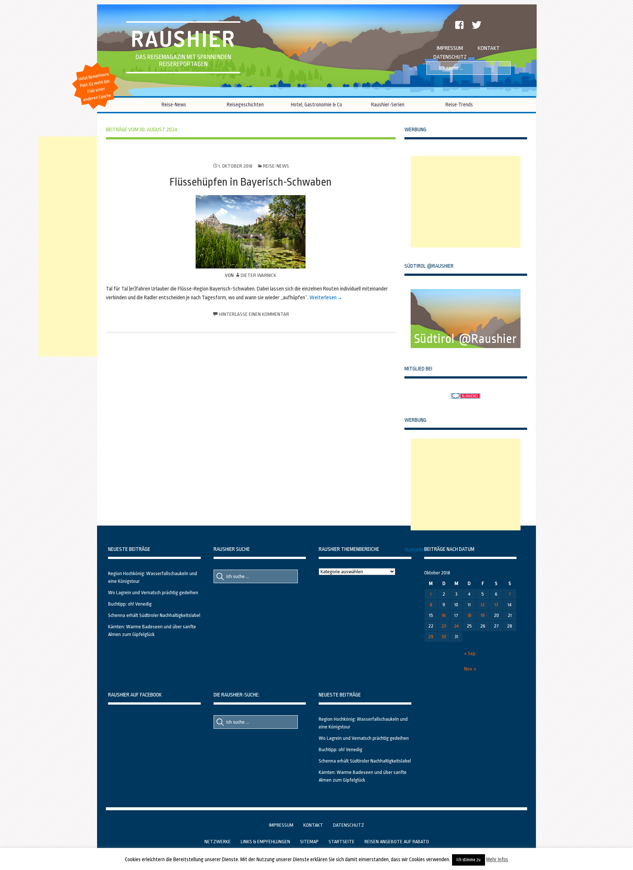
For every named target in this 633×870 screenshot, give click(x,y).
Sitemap (309, 841)
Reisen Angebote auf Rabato (396, 841)
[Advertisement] (466, 202)
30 (443, 636)
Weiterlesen (323, 298)
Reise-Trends (459, 104)
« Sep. (470, 653)
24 (456, 626)
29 (430, 636)
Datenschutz (450, 57)
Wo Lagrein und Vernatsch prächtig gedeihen (153, 592)
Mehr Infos (497, 859)
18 (469, 615)
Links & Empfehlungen (265, 841)
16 (444, 615)
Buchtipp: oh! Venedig (130, 604)
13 (496, 604)
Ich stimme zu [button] (468, 859)
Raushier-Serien (387, 104)
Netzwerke (217, 841)
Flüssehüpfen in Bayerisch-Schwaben (251, 182)
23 (443, 626)
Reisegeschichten (245, 104)
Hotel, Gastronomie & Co (316, 104)
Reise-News (174, 104)
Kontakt (489, 48)
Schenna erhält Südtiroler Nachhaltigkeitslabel (154, 615)
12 (483, 604)
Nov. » (470, 669)
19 (483, 615)
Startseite (414, 549)
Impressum (450, 48)
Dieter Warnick (258, 275)
